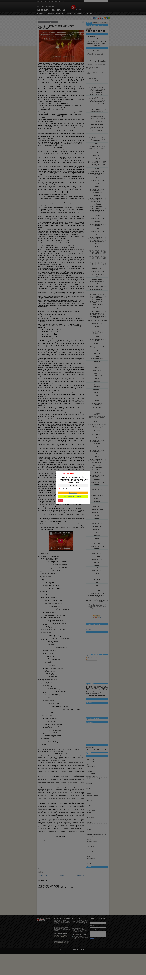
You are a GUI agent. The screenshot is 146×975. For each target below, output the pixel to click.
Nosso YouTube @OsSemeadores (73, 496)
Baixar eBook (73, 493)
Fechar (61, 500)
